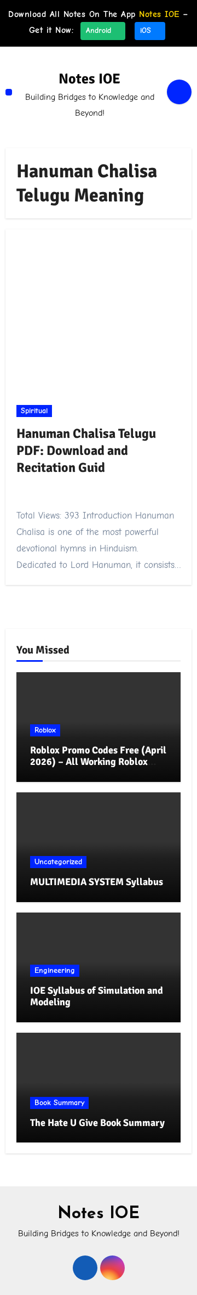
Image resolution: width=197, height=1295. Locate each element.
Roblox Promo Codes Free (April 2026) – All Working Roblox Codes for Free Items (98, 762)
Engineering (54, 970)
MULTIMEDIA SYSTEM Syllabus (96, 882)
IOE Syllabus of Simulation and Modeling (96, 996)
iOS (147, 30)
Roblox (45, 730)
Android (100, 30)
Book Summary (59, 1102)
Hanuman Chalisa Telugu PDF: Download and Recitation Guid (86, 450)
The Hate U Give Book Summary (97, 1123)
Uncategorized (58, 861)
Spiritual (34, 410)
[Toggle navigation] (8, 92)
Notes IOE (89, 79)
